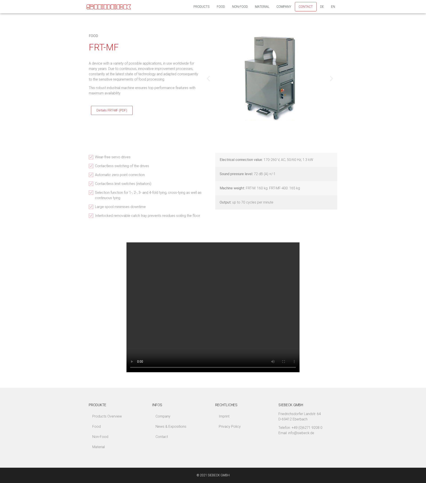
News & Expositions (171, 426)
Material (262, 6)
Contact (306, 6)
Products (201, 6)
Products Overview (107, 416)
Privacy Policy (230, 426)
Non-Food (240, 6)
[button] (208, 78)
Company (283, 6)
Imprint (224, 416)
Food (221, 6)
